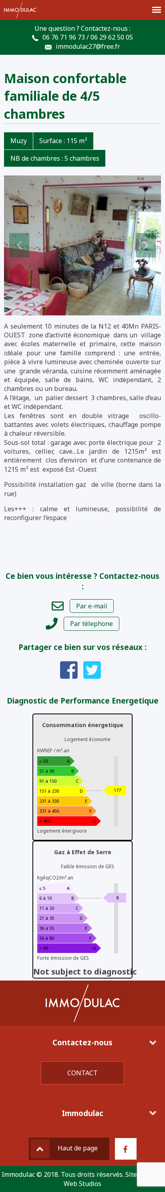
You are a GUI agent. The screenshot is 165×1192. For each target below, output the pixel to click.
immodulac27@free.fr (88, 46)
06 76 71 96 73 (63, 37)
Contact (82, 1072)
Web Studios (82, 1183)
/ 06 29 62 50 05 (110, 37)
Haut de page (78, 1148)
